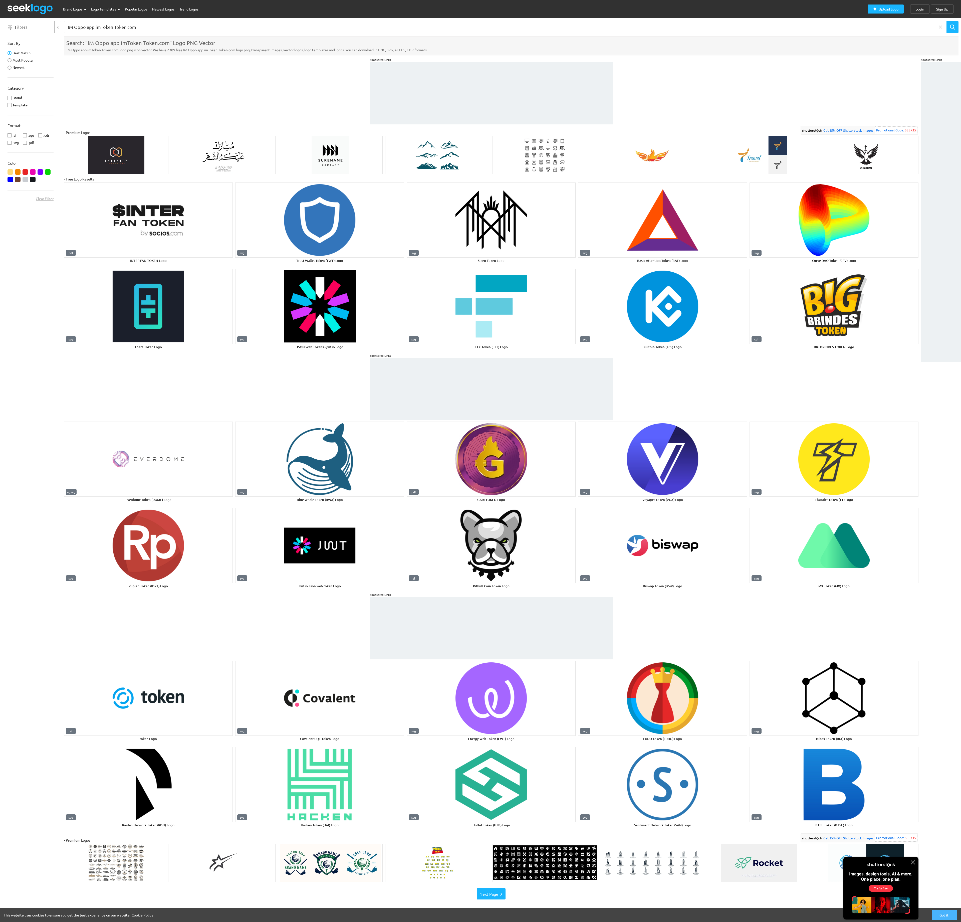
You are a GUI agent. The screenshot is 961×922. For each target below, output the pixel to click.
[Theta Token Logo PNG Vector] (148, 306)
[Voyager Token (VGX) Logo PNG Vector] (662, 459)
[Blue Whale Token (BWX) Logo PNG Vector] (319, 459)
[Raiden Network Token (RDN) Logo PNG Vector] (148, 784)
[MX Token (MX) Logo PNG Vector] (834, 545)
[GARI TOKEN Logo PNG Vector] (491, 459)
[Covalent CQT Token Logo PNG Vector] (319, 698)
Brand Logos (73, 9)
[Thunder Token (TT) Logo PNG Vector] (834, 459)
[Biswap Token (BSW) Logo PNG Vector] (662, 545)
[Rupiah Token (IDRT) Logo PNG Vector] (148, 545)
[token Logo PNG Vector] (148, 698)
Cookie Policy (142, 915)
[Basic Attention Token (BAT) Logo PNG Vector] (662, 220)
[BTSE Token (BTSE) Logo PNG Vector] (834, 784)
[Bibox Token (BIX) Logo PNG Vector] (834, 698)
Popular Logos (136, 9)
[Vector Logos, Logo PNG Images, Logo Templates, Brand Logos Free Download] (30, 9)
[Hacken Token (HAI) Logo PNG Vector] (319, 784)
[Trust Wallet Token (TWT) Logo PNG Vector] (319, 220)
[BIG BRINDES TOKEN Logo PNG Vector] (834, 306)
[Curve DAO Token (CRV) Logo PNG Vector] (834, 220)
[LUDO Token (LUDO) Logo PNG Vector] (662, 698)
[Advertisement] (941, 137)
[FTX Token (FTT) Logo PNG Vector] (491, 306)
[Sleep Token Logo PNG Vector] (491, 220)
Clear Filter (45, 198)
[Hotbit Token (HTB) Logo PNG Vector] (491, 784)
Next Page (488, 893)
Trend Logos (188, 9)
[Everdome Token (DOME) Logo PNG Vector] (148, 459)
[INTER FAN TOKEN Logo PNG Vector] (148, 220)
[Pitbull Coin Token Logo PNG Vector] (491, 545)
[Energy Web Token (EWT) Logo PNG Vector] (491, 698)
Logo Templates (104, 9)
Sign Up (942, 9)
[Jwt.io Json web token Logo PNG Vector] (319, 545)
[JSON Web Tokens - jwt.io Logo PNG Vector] (319, 306)
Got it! (944, 915)
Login (919, 9)
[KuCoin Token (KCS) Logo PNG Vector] (662, 306)
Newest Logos (163, 9)
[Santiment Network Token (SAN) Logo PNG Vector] (662, 784)
